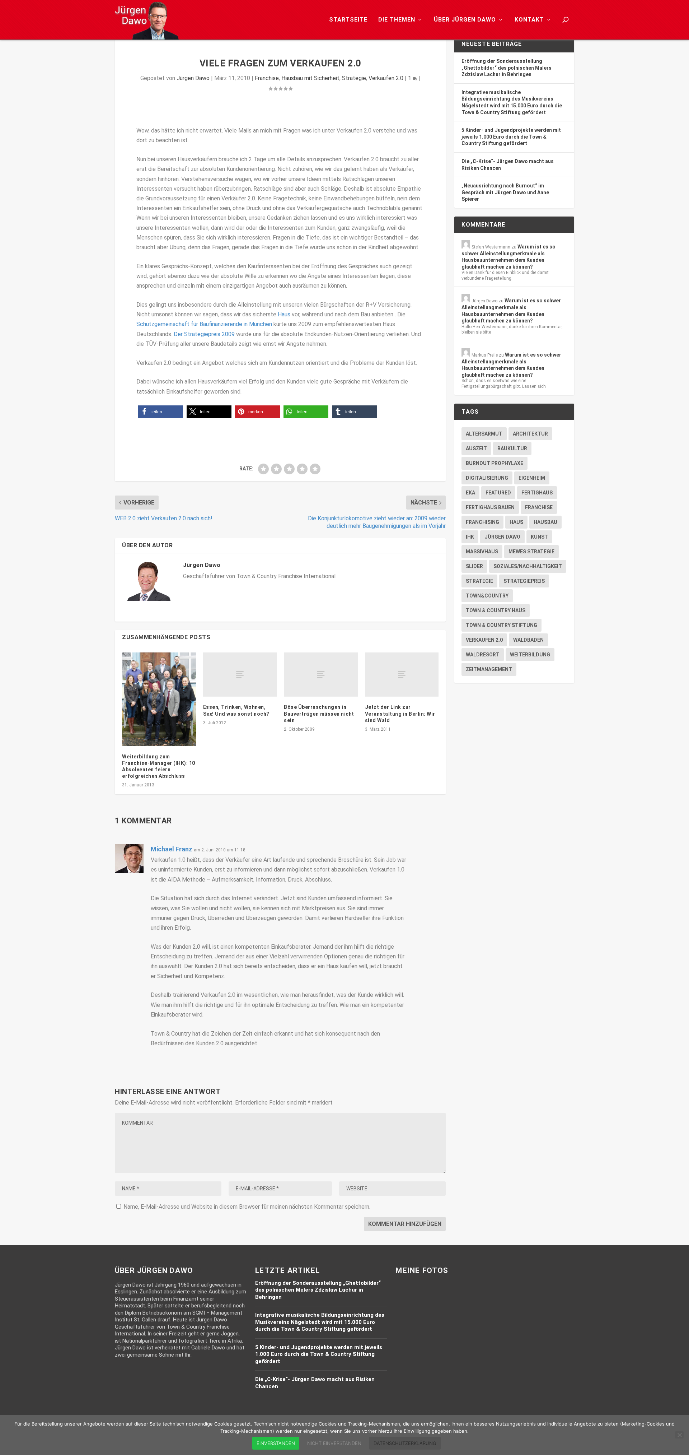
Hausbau (545, 522)
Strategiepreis (524, 581)
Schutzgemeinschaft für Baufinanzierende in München (204, 324)
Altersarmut (484, 434)
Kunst (539, 537)
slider (474, 566)
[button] (160, 411)
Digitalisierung (487, 478)
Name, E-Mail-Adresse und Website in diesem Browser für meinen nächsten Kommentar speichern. (246, 1206)
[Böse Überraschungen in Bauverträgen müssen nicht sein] (321, 674)
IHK (470, 537)
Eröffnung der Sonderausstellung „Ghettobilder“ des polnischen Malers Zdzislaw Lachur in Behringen (506, 67)
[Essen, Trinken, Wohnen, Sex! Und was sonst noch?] (240, 674)
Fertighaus (537, 493)
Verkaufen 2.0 (386, 78)
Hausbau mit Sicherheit (310, 78)
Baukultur (512, 448)
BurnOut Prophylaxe (494, 463)
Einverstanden (276, 1443)
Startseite (348, 20)
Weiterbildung (530, 654)
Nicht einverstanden (334, 1443)
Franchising (482, 522)
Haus (284, 314)
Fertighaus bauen (490, 507)
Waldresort (483, 654)
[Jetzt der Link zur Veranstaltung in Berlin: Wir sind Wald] (402, 674)
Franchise (267, 78)
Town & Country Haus (495, 610)
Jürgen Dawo (193, 78)
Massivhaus (482, 551)
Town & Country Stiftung (501, 625)
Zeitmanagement (489, 669)
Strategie (354, 78)
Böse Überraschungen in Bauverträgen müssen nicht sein (319, 713)
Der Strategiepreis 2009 (204, 334)
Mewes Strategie (531, 551)
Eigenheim (532, 478)
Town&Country (487, 596)
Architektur (530, 434)
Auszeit (476, 448)
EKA (470, 493)
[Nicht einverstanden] (679, 1434)
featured (498, 493)
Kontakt (529, 20)
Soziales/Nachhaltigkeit (527, 566)
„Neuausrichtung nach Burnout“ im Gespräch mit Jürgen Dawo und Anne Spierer (505, 192)
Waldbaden (528, 640)
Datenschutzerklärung (405, 1443)
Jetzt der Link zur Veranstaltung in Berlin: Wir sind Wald (400, 713)
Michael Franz (171, 849)
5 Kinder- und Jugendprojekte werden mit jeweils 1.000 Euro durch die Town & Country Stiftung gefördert (511, 136)
